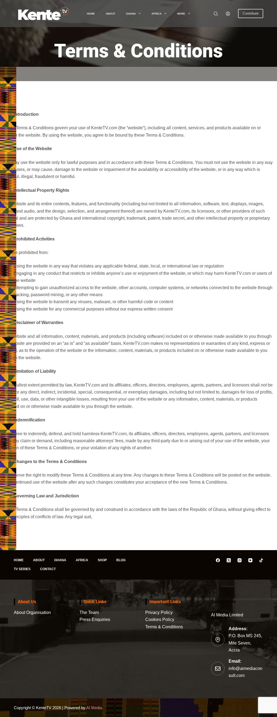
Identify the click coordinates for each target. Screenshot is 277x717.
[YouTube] (250, 560)
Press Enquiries (95, 619)
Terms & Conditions (164, 627)
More (181, 13)
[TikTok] (261, 560)
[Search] (216, 14)
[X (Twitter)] (229, 560)
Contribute (251, 13)
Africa (156, 13)
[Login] (228, 14)
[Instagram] (240, 560)
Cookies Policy (159, 619)
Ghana (131, 13)
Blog (121, 560)
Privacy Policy (159, 612)
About (110, 13)
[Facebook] (218, 560)
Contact (48, 569)
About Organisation (32, 612)
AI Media (93, 707)
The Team (89, 612)
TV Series (22, 569)
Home (91, 13)
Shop (102, 560)
